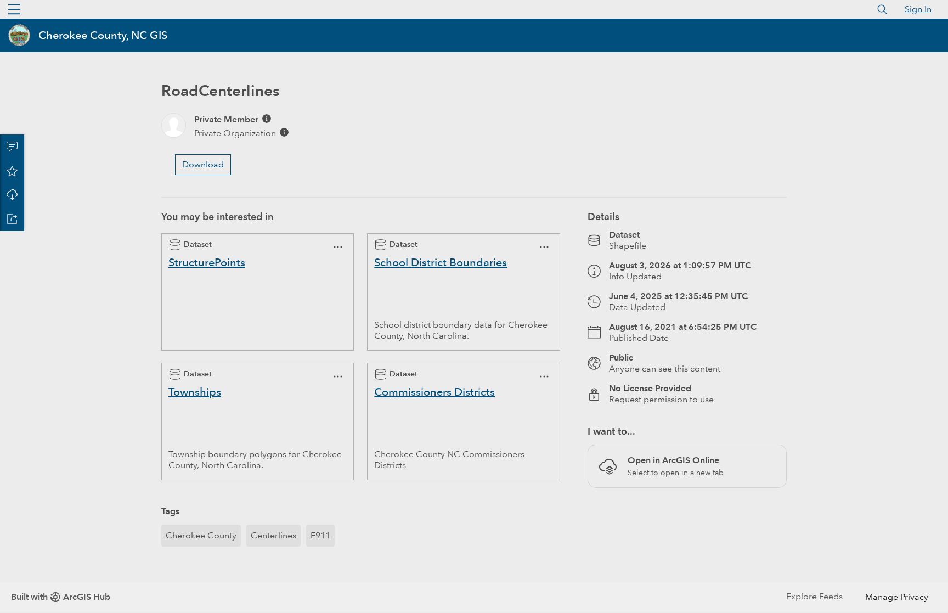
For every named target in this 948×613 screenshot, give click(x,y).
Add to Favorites (12, 171)
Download (12, 195)
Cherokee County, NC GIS (102, 35)
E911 (320, 535)
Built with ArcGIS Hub (60, 597)
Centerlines (273, 535)
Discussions (12, 146)
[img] (266, 118)
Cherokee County (201, 535)
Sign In (918, 9)
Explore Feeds (814, 596)
